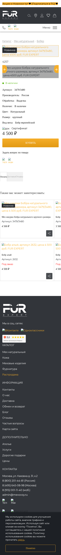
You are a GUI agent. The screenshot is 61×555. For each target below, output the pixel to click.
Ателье (6, 444)
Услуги (6, 449)
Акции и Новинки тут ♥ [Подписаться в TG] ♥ (30, 3)
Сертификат (19, 128)
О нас (6, 395)
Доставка (11, 176)
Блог (5, 412)
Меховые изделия (14, 363)
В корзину (5, 233)
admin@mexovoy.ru (15, 494)
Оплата (3, 177)
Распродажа (10, 374)
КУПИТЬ (30, 142)
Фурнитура (9, 368)
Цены (6, 461)
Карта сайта (10, 429)
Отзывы (19, 176)
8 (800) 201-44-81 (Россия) (18, 480)
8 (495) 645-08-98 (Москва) (19, 485)
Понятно (30, 548)
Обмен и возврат (13, 406)
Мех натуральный (13, 352)
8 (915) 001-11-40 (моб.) (16, 490)
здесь (21, 539)
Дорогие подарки (13, 455)
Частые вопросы (13, 423)
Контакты (8, 389)
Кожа (5, 357)
